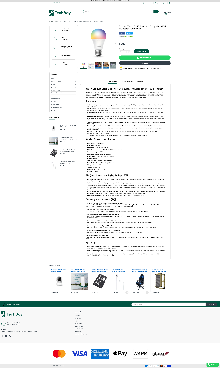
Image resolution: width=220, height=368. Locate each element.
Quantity (121, 49)
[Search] (156, 11)
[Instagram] (6, 336)
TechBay (56, 366)
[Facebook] (2, 336)
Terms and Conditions (81, 334)
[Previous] (77, 117)
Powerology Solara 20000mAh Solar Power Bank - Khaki (159, 270)
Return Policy (78, 323)
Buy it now (145, 63)
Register (164, 3)
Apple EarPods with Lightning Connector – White (68, 162)
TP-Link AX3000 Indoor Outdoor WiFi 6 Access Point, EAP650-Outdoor (68, 138)
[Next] (75, 117)
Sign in (158, 3)
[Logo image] (59, 354)
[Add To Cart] (126, 292)
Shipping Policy (79, 326)
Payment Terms (79, 328)
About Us (77, 315)
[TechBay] (60, 13)
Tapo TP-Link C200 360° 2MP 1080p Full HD (68, 126)
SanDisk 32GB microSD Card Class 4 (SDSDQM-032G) (68, 150)
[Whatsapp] (10, 336)
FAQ (76, 321)
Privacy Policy (78, 331)
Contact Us (78, 318)
